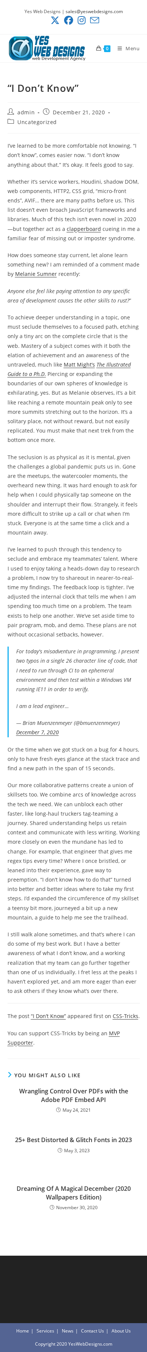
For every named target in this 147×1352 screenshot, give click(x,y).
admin (26, 112)
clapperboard (84, 228)
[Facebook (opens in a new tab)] (68, 20)
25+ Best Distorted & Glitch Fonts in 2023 (73, 1140)
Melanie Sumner (36, 273)
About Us (121, 1331)
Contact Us (92, 1331)
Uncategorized (37, 122)
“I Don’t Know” (48, 1016)
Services (45, 1331)
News (68, 1331)
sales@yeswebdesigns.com (94, 11)
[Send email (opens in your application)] (93, 20)
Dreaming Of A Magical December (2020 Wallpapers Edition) (74, 1192)
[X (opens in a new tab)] (55, 20)
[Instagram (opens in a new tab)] (81, 20)
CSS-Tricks (125, 1016)
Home (22, 1331)
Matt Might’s (79, 364)
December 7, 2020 (37, 732)
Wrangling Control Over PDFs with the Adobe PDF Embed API (73, 1095)
